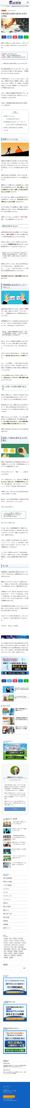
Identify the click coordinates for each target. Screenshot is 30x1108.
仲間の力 (5, 903)
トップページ (6, 1089)
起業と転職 (21, 953)
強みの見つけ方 (7, 913)
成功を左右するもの (13, 119)
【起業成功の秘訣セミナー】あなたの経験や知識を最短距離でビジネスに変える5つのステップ (14, 1066)
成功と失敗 (6, 917)
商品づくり (6, 910)
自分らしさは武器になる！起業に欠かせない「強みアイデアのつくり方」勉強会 (14, 1072)
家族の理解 (24, 949)
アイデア (11, 940)
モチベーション (15, 944)
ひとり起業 (20, 938)
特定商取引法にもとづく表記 (9, 1090)
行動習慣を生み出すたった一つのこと (14, 122)
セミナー (6, 942)
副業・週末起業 (7, 949)
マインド (24, 942)
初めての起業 (7, 906)
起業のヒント (6, 955)
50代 (10, 938)
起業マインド (7, 928)
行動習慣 (4, 10)
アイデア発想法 (7, 885)
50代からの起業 (7, 881)
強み (5, 951)
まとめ (6, 130)
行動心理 (10, 953)
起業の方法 (13, 955)
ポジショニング (18, 942)
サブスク (22, 940)
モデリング (22, 944)
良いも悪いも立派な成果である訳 (17, 124)
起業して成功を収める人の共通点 (13, 127)
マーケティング (7, 896)
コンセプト (6, 888)
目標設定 (5, 920)
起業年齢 (6, 957)
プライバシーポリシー (8, 1092)
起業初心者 (19, 955)
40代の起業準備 (7, 878)
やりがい (6, 940)
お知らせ (6, 1060)
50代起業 (15, 938)
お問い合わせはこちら (9, 1096)
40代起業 (6, 938)
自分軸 (5, 953)
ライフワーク (7, 899)
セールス (5, 892)
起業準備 (11, 957)
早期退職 (15, 951)
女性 (19, 949)
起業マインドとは (9, 116)
